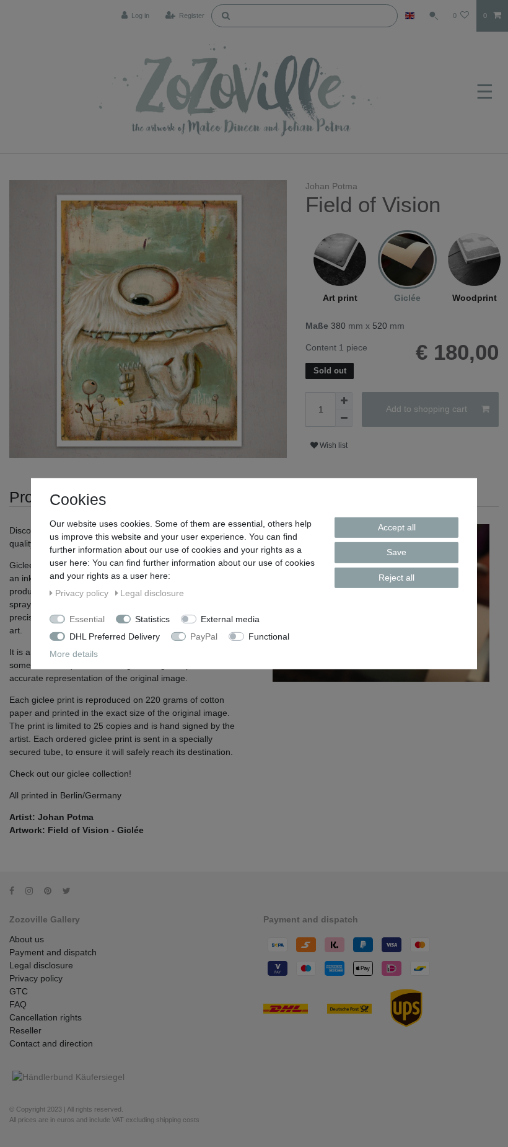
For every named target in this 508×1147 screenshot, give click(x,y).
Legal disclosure (41, 965)
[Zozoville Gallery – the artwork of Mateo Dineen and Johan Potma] (240, 92)
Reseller (25, 1030)
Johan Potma (331, 186)
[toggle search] (433, 15)
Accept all (397, 527)
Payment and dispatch (53, 952)
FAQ (18, 1004)
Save (396, 552)
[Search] (225, 15)
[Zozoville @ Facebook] (16, 891)
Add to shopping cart (426, 409)
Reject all (396, 577)
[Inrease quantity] (344, 400)
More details (74, 653)
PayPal (203, 636)
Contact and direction (51, 1043)
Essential (87, 618)
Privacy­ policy (36, 978)
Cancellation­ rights (45, 1017)
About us (26, 939)
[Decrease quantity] (344, 418)
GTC (18, 991)
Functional (268, 636)
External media (230, 618)
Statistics (152, 618)
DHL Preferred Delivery (114, 636)
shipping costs (177, 1119)
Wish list (333, 445)
